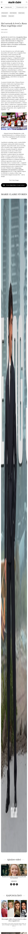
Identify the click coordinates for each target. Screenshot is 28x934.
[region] (14, 525)
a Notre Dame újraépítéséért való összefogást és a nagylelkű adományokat (12, 169)
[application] (14, 871)
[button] (14, 525)
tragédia (4, 16)
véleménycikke (4, 85)
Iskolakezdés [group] (8, 7)
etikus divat (5, 12)
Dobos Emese (4, 29)
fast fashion (13, 12)
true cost (11, 16)
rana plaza (21, 12)
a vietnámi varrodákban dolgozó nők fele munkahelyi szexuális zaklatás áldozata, (14, 75)
